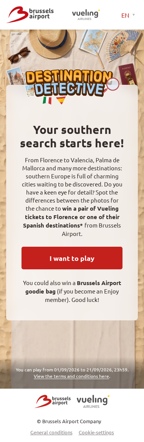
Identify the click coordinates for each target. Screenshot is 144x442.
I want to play (72, 258)
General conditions (51, 432)
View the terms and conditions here (71, 376)
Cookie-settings (96, 432)
